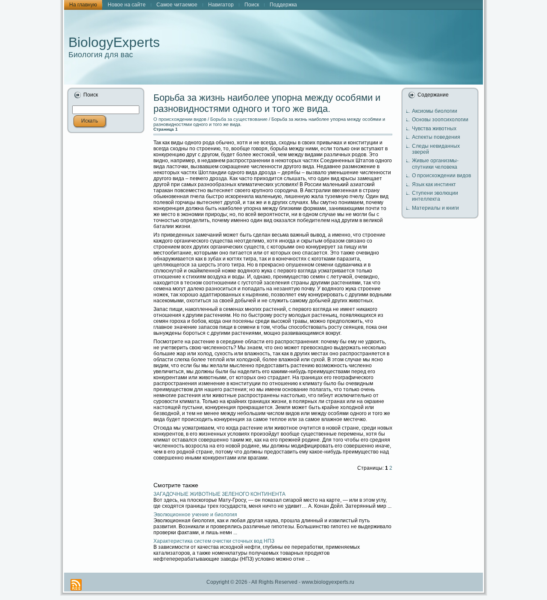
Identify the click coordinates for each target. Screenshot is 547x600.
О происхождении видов (179, 119)
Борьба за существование (239, 119)
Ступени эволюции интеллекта (435, 196)
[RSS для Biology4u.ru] (76, 585)
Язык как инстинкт (434, 184)
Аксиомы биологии (434, 111)
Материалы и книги (435, 208)
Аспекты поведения (436, 137)
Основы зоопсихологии (440, 120)
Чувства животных (434, 129)
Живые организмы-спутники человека (435, 164)
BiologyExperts (114, 42)
